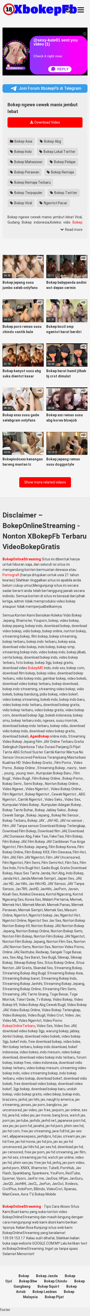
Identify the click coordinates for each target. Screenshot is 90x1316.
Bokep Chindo (55, 1281)
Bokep (77, 222)
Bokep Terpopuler (28, 193)
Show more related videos (45, 482)
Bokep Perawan (26, 172)
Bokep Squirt (48, 1286)
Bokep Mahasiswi (28, 162)
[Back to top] (81, 1306)
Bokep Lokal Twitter (59, 152)
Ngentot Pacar (55, 203)
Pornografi (10, 575)
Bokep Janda (47, 1276)
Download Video (47, 122)
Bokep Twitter (65, 193)
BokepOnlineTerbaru (18, 1026)
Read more (73, 230)
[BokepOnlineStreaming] (40, 10)
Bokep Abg (52, 141)
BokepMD (35, 668)
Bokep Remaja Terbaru (32, 182)
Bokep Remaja (62, 172)
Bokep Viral (23, 203)
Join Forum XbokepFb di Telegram (50, 88)
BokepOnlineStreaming (21, 559)
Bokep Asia (23, 141)
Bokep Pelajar (64, 162)
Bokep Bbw (28, 1281)
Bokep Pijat (54, 1297)
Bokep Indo (23, 152)
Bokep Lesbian (44, 1292)
